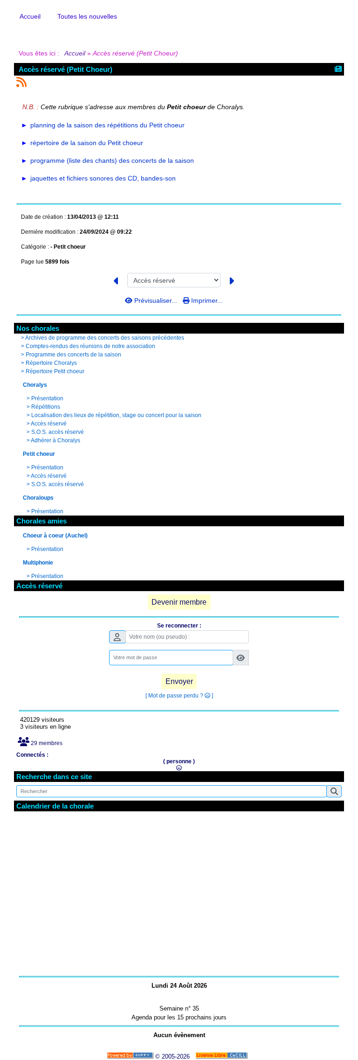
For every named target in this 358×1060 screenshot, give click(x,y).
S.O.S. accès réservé (57, 432)
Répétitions (45, 407)
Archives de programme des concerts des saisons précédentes (104, 338)
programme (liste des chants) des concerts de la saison (112, 160)
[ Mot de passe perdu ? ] (179, 695)
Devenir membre (179, 602)
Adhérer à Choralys (55, 440)
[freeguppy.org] (131, 1056)
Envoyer (179, 681)
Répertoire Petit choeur (55, 371)
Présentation (47, 398)
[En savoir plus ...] (222, 1056)
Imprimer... (206, 300)
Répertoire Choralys (51, 363)
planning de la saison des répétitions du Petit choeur (107, 125)
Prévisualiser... (155, 300)
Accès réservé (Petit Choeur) (65, 69)
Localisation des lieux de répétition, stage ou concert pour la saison (116, 415)
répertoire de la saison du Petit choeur (86, 142)
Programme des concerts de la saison (73, 354)
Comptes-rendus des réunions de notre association (90, 346)
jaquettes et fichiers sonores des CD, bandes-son (103, 178)
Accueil (75, 53)
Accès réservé (49, 423)
